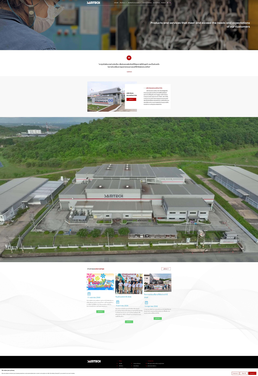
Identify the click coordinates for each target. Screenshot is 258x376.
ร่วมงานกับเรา (156, 3)
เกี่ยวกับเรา (122, 3)
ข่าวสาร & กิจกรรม (147, 3)
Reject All (244, 373)
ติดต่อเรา (163, 3)
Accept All (252, 373)
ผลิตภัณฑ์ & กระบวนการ (134, 3)
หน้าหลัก (116, 3)
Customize (235, 373)
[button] (126, 49)
